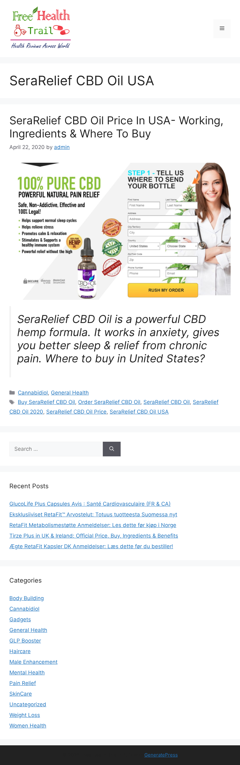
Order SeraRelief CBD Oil (109, 402)
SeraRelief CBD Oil (166, 402)
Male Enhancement (33, 662)
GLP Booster (25, 641)
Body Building (26, 598)
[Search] (112, 449)
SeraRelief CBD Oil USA (139, 412)
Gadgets (20, 619)
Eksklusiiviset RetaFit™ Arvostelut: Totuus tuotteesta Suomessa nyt (93, 514)
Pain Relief (22, 683)
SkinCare (20, 694)
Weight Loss (24, 715)
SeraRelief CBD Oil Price (76, 412)
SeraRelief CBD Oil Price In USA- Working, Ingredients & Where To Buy (116, 127)
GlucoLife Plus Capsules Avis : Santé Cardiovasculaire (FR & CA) (90, 504)
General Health (70, 393)
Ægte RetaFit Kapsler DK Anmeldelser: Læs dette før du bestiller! (91, 546)
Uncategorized (27, 704)
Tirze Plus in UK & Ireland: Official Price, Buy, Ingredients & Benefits (93, 536)
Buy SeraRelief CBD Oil (46, 402)
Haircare (20, 651)
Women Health (27, 726)
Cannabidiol (33, 393)
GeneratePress (161, 755)
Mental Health (27, 672)
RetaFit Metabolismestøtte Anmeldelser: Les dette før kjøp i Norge (92, 525)
